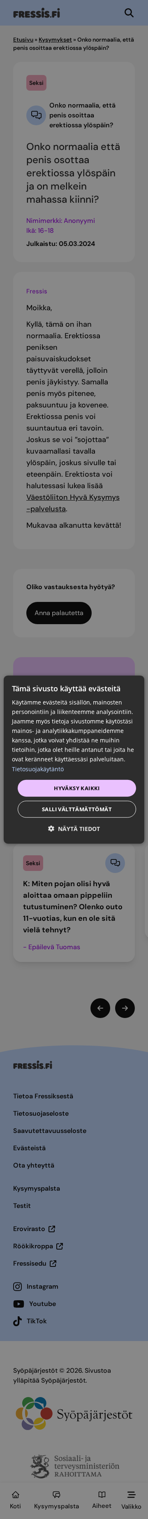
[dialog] (74, 759)
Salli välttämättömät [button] (77, 809)
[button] (74, 828)
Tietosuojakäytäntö (38, 768)
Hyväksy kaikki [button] (77, 787)
